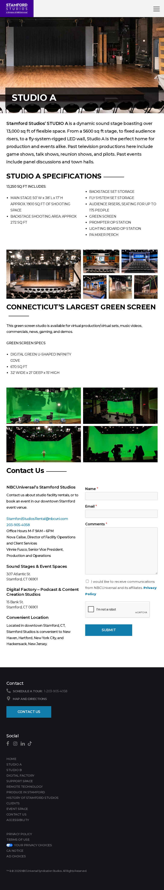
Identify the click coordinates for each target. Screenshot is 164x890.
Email (91, 506)
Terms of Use (17, 839)
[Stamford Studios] (17, 8)
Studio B (14, 770)
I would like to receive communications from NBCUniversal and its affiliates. (121, 588)
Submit (109, 630)
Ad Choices (16, 856)
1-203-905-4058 (55, 691)
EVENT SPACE (17, 809)
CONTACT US (16, 814)
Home (11, 759)
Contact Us (29, 712)
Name (91, 489)
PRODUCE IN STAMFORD (25, 792)
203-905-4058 (18, 525)
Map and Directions (30, 699)
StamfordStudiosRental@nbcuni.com (37, 519)
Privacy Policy (19, 834)
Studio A (14, 764)
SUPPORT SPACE (19, 781)
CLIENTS (13, 803)
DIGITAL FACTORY (20, 775)
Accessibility (17, 820)
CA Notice (14, 850)
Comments (96, 524)
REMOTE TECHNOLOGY (24, 786)
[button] (43, 274)
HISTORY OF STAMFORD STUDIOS (32, 797)
